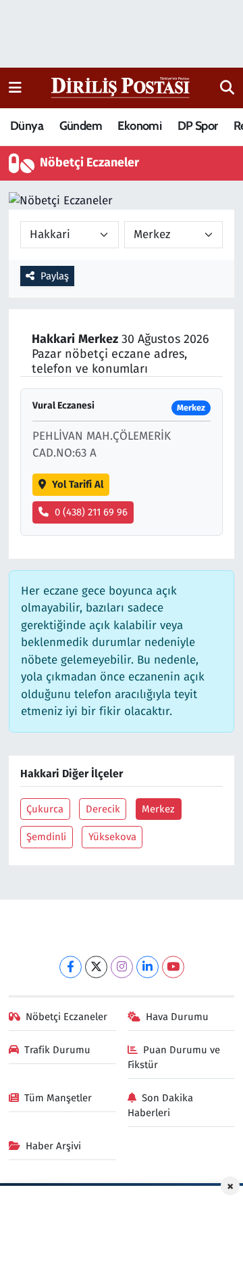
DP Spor (198, 125)
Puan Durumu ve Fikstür (174, 1057)
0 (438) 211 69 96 (91, 512)
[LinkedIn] (147, 967)
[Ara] (227, 88)
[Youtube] (173, 967)
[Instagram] (122, 967)
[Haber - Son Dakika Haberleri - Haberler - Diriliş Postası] (121, 86)
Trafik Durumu (57, 1050)
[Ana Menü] (15, 87)
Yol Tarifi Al (77, 484)
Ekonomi (139, 125)
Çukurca (44, 809)
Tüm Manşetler (58, 1098)
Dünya (26, 125)
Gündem (80, 125)
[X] (96, 967)
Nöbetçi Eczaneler (66, 1017)
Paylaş (54, 276)
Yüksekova (112, 837)
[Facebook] (70, 967)
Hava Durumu (177, 1017)
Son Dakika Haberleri (161, 1105)
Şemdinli (46, 837)
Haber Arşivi (53, 1146)
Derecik (103, 809)
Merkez (158, 809)
